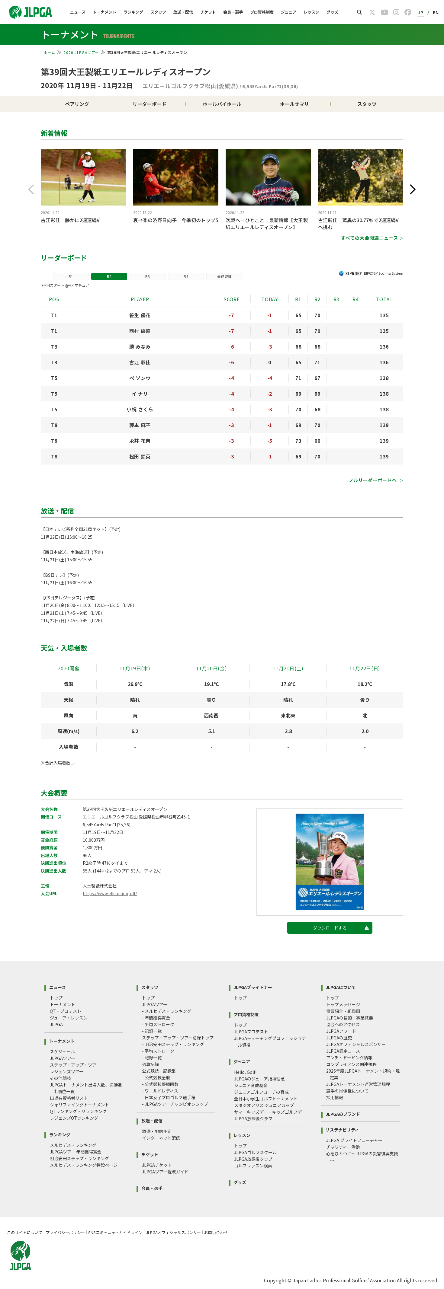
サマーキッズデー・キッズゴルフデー (270, 1112)
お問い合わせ (216, 1232)
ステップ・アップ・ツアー (75, 1065)
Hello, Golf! (245, 1072)
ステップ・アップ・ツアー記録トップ (178, 1038)
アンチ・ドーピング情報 (349, 1057)
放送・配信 (183, 12)
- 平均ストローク (158, 1024)
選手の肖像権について (347, 1091)
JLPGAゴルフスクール (255, 1152)
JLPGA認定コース (343, 1051)
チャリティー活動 (343, 1147)
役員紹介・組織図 (343, 1011)
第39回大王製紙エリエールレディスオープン (126, 71)
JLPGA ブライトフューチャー (354, 1140)
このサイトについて (24, 1232)
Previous (31, 189)
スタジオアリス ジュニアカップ (264, 1105)
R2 (109, 276)
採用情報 (334, 1097)
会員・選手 (233, 12)
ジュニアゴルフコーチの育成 (261, 1092)
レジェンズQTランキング (74, 1118)
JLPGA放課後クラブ (253, 1118)
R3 (147, 276)
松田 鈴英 (140, 456)
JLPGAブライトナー (252, 986)
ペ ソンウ (140, 377)
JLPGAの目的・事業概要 (349, 1018)
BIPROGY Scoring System (383, 273)
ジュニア (288, 12)
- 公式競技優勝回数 (160, 1084)
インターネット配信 (161, 1138)
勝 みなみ (140, 346)
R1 (71, 276)
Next (413, 189)
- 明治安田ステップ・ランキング (173, 1044)
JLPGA (56, 1024)
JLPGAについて (341, 986)
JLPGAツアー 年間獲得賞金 (75, 1152)
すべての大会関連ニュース (369, 238)
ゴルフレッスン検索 (253, 1166)
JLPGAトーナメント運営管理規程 (358, 1084)
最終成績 (224, 276)
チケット (208, 12)
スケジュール (62, 1051)
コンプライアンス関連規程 (351, 1064)
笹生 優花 (140, 315)
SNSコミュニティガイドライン (115, 1232)
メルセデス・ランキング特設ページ (83, 1165)
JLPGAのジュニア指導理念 (259, 1079)
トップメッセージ (343, 1004)
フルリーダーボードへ (373, 480)
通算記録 (150, 1064)
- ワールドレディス (160, 1091)
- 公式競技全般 (156, 1077)
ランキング (133, 12)
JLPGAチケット (157, 1165)
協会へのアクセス (343, 1024)
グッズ (332, 12)
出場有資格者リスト (69, 1098)
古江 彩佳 (140, 362)
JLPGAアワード (341, 1031)
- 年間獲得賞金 (156, 1018)
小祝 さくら (140, 409)
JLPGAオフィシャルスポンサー (356, 1044)
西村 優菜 (140, 330)
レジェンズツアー (66, 1071)
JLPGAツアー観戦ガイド (165, 1172)
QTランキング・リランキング (78, 1111)
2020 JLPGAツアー (81, 52)
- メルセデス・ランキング (166, 1011)
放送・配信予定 (157, 1131)
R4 (186, 276)
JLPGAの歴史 (339, 1038)
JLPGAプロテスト (251, 1032)
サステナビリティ (342, 1129)
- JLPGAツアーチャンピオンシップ (175, 1104)
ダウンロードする (330, 928)
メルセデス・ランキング (73, 1145)
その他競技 (60, 1078)
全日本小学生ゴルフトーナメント (266, 1099)
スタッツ (158, 12)
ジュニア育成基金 (251, 1085)
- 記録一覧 (152, 1031)
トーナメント (104, 12)
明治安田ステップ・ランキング (79, 1158)
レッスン (311, 12)
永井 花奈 (140, 440)
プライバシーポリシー (65, 1232)
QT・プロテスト (65, 1011)
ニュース (77, 12)
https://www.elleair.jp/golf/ (110, 893)
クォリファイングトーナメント (79, 1105)
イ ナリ (140, 393)
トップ (56, 998)
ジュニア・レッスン (69, 1018)
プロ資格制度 (262, 12)
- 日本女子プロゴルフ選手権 (168, 1097)
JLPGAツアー (62, 1058)
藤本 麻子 (140, 425)
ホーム (49, 52)
